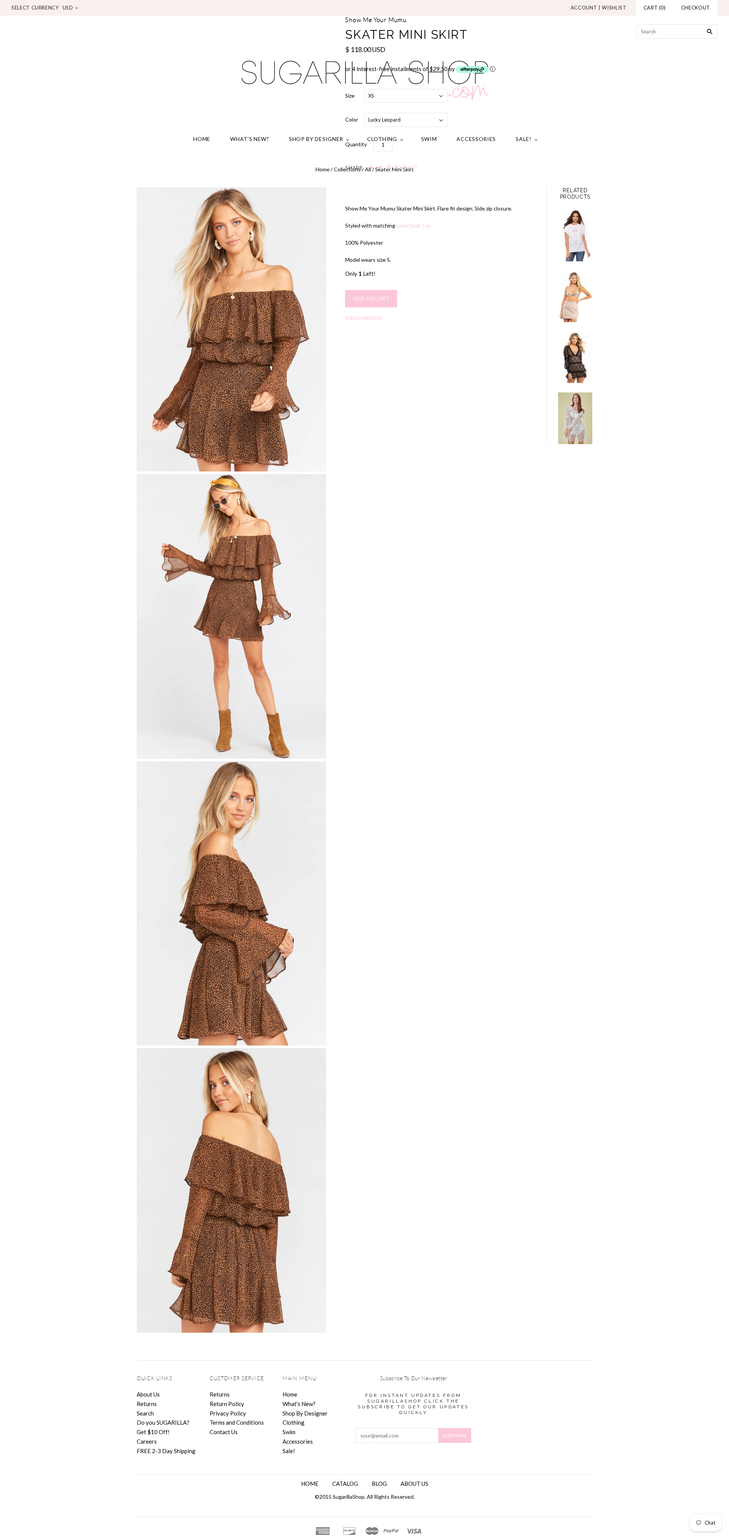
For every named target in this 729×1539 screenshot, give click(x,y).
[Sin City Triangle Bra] (575, 296)
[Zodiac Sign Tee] (575, 235)
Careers (147, 1441)
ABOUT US (414, 1483)
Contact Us (224, 1431)
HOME (310, 1483)
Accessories (476, 139)
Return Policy (227, 1403)
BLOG (379, 1483)
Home (201, 139)
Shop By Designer (316, 139)
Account (584, 8)
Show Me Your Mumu (376, 20)
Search (145, 1413)
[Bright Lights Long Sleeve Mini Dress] (575, 357)
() (655, 8)
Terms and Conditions (237, 1422)
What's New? (249, 139)
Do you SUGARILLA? (163, 1422)
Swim (429, 139)
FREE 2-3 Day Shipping (166, 1450)
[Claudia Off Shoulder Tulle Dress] (575, 418)
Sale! (524, 139)
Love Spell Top (413, 225)
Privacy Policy (228, 1413)
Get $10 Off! (153, 1431)
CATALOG (345, 1483)
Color (351, 119)
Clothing (382, 139)
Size (350, 95)
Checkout (695, 8)
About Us (148, 1394)
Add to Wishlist (363, 318)
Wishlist (614, 8)
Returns (147, 1403)
